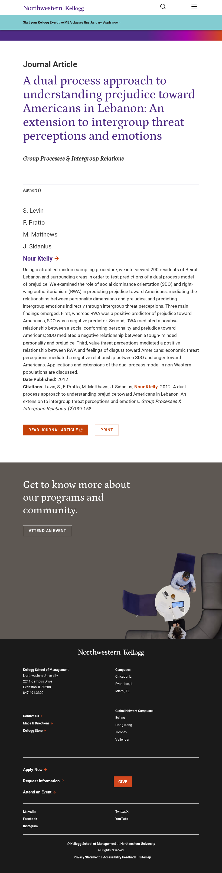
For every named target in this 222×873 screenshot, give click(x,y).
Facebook (30, 819)
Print (106, 430)
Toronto (121, 732)
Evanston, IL (124, 684)
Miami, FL (122, 691)
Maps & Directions (36, 723)
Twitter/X (122, 811)
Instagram (30, 826)
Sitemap (145, 857)
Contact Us (31, 716)
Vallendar (122, 739)
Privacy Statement (87, 857)
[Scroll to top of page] (212, 845)
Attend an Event (37, 792)
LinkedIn (29, 811)
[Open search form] (173, 7)
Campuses (122, 670)
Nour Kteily (38, 258)
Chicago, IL (123, 676)
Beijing (120, 718)
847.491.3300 (33, 693)
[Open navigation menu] (194, 7)
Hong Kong (123, 725)
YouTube (121, 819)
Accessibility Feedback (119, 857)
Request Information (41, 781)
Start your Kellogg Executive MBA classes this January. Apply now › (71, 22)
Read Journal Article (53, 430)
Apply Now (33, 769)
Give (123, 781)
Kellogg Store (33, 731)
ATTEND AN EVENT (47, 530)
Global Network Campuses (134, 711)
